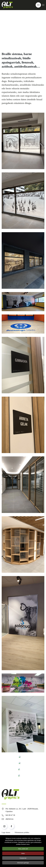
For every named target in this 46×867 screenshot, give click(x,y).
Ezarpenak (23, 858)
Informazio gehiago (23, 863)
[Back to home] (7, 5)
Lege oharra (6, 832)
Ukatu (23, 853)
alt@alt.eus (9, 819)
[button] (43, 5)
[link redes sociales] (4, 826)
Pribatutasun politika (22, 832)
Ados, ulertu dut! (23, 849)
